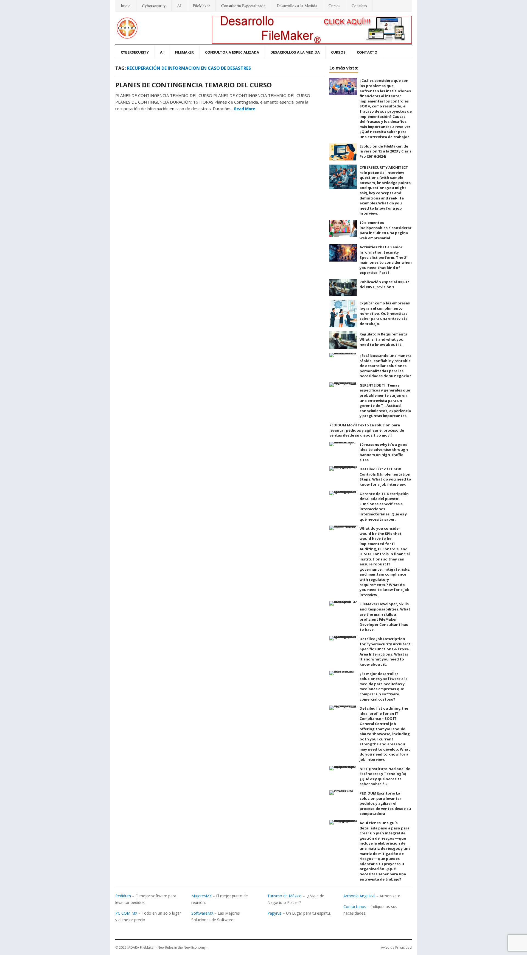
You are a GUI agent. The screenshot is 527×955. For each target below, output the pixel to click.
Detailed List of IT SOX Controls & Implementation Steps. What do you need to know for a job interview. (385, 477)
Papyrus (274, 913)
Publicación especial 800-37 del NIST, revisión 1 (384, 284)
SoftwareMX (202, 913)
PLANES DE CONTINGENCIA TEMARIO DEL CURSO (193, 84)
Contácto (359, 5)
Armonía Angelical (359, 895)
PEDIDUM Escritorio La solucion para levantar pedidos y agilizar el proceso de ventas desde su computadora (385, 803)
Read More (244, 108)
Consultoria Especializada (232, 52)
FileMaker (201, 5)
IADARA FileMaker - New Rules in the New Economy (166, 947)
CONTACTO (367, 52)
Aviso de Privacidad (396, 947)
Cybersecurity (154, 5)
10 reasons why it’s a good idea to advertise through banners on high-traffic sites (384, 452)
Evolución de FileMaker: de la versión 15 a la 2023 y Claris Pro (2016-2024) (385, 151)
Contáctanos (354, 906)
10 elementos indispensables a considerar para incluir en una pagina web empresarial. (385, 230)
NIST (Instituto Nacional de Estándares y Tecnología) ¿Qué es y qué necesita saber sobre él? (385, 776)
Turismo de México (284, 895)
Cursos (334, 5)
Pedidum (123, 895)
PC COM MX (126, 913)
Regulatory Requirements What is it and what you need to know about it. (383, 339)
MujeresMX (201, 895)
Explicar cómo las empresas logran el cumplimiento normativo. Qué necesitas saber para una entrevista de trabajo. (385, 313)
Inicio (126, 5)
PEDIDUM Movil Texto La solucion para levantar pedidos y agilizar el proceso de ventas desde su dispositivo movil (366, 430)
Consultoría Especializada (243, 5)
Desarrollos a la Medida (297, 5)
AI (179, 5)
